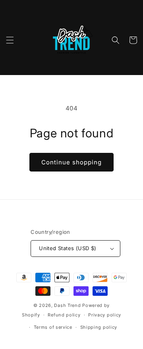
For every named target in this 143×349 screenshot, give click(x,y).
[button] (10, 40)
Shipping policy (99, 327)
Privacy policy (104, 315)
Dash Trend (67, 305)
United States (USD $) (67, 248)
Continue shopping (71, 162)
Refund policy (64, 315)
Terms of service (53, 327)
